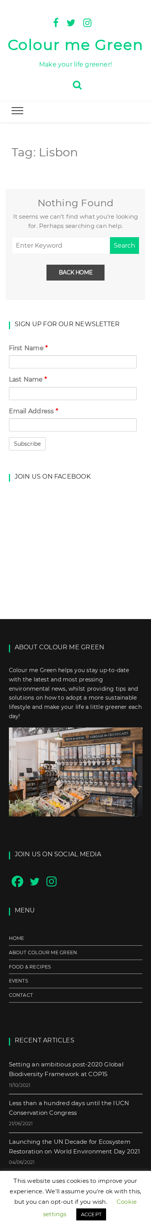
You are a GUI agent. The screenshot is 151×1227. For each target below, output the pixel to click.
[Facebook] (55, 22)
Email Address (33, 411)
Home (16, 938)
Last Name (28, 379)
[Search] (77, 84)
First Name (28, 348)
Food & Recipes (30, 967)
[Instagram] (87, 22)
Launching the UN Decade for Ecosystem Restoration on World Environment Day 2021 (74, 1146)
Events (18, 981)
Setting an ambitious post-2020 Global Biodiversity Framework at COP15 (66, 1069)
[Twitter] (71, 22)
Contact (21, 995)
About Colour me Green (43, 952)
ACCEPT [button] (91, 1214)
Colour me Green (76, 45)
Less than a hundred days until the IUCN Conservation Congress (69, 1108)
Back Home (76, 272)
